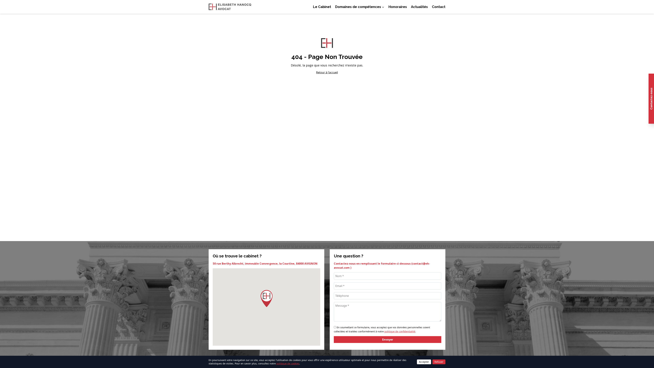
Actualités (419, 7)
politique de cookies (287, 363)
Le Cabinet (322, 7)
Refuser (438, 361)
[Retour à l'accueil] (230, 7)
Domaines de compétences (358, 7)
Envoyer (387, 339)
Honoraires (397, 7)
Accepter (424, 361)
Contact (438, 7)
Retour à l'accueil (327, 72)
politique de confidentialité (399, 331)
